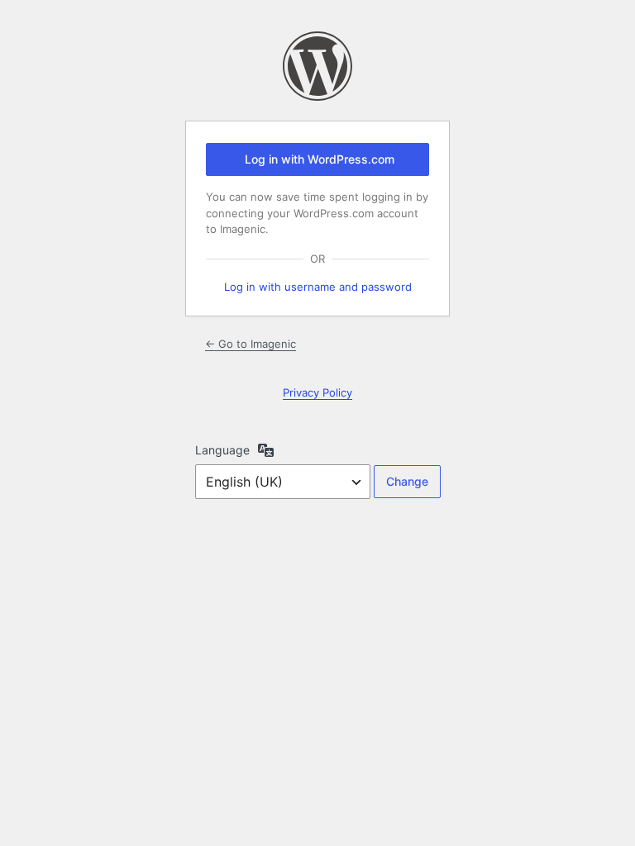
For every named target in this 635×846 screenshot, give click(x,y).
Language (222, 450)
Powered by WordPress (317, 66)
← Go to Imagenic (250, 343)
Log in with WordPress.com (319, 159)
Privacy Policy (317, 392)
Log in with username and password (318, 286)
